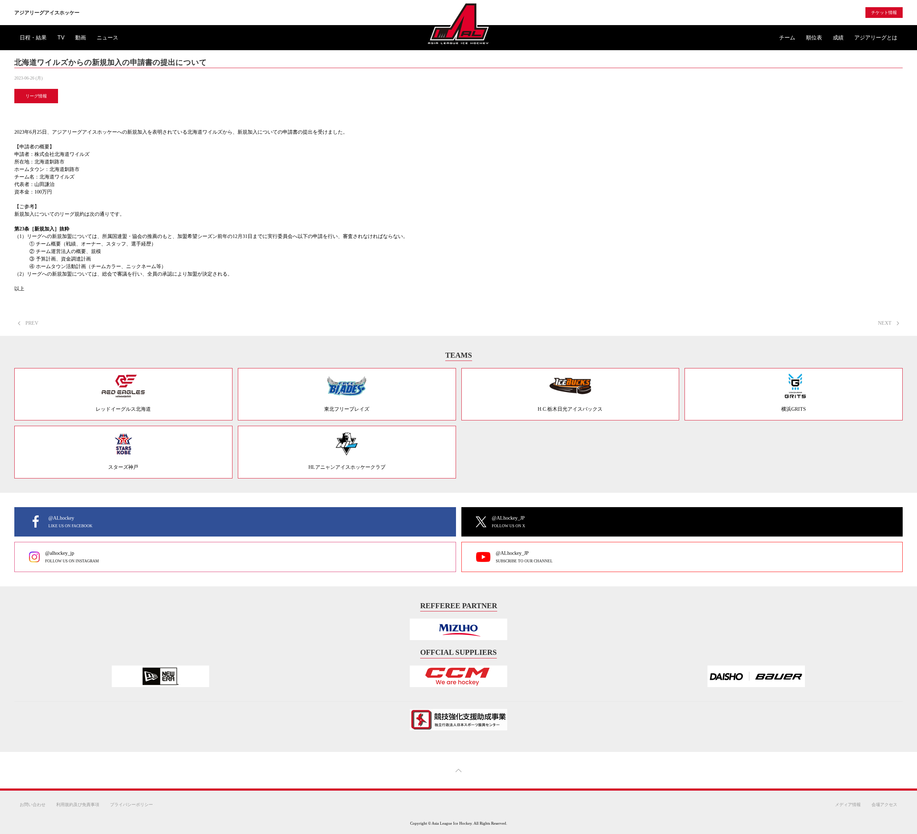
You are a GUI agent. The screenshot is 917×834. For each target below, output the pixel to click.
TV (60, 37)
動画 (80, 37)
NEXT (885, 323)
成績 (838, 37)
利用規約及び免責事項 (77, 804)
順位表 (814, 37)
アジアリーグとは (875, 37)
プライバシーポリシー (131, 804)
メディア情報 (848, 804)
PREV (31, 323)
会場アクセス (884, 804)
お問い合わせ (32, 804)
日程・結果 (33, 37)
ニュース (107, 37)
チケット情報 (884, 12)
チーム (787, 37)
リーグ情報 (36, 96)
